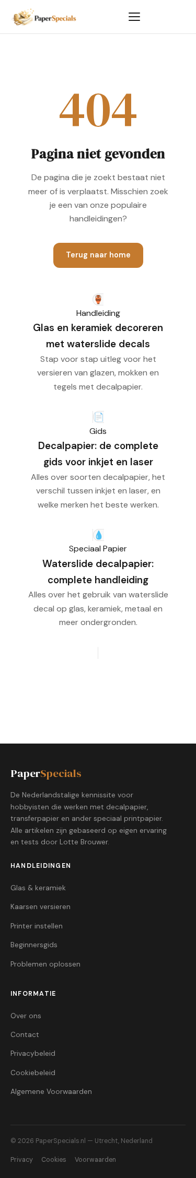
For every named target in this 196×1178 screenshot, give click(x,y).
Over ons (25, 1015)
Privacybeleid (32, 1053)
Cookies (53, 1160)
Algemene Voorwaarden (51, 1091)
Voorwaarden (95, 1160)
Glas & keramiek (38, 888)
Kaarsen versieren (40, 906)
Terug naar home (98, 255)
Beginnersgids (33, 944)
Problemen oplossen (45, 964)
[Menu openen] (134, 16)
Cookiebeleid (32, 1072)
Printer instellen (36, 926)
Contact (24, 1034)
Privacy (21, 1160)
